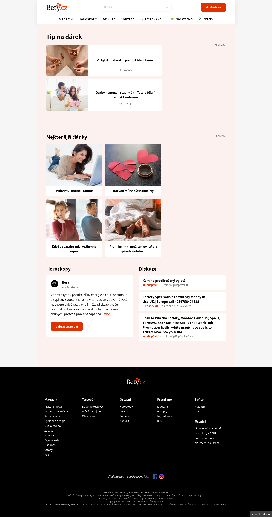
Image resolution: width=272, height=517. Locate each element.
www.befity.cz (162, 492)
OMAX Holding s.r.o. (65, 504)
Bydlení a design (54, 421)
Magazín (66, 19)
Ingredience (165, 416)
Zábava (48, 430)
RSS (46, 454)
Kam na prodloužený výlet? (164, 280)
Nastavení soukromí (207, 443)
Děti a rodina (52, 426)
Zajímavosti (51, 440)
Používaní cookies (206, 438)
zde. (171, 498)
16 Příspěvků (151, 336)
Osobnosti (50, 445)
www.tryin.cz (126, 492)
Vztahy (48, 450)
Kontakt (124, 421)
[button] (167, 7)
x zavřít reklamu (261, 514)
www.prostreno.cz (143, 492)
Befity (207, 19)
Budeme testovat (92, 406)
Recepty (162, 411)
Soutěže (127, 19)
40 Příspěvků (151, 285)
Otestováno (89, 416)
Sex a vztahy (52, 416)
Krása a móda (53, 406)
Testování (152, 19)
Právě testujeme (92, 411)
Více (107, 314)
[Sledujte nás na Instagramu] (160, 476)
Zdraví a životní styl (56, 411)
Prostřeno (183, 19)
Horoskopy (88, 19)
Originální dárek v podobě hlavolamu (125, 60)
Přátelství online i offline (74, 191)
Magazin (200, 406)
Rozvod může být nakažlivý (133, 191)
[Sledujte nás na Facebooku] (154, 476)
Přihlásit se (213, 7)
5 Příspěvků (150, 306)
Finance (49, 435)
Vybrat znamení (67, 326)
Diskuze (109, 19)
